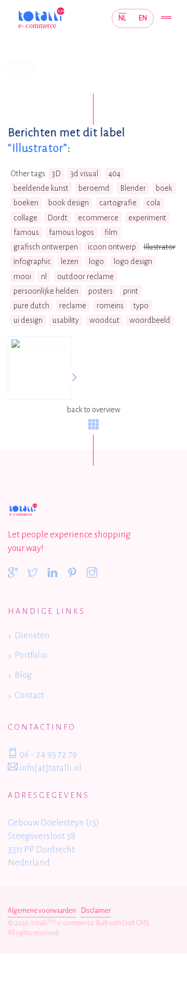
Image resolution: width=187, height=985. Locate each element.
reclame (72, 305)
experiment (147, 218)
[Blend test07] (39, 368)
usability (65, 320)
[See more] (74, 378)
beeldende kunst (41, 188)
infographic (32, 261)
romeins (110, 305)
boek (164, 188)
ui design (28, 320)
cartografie (118, 203)
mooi (22, 276)
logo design (133, 261)
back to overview (93, 409)
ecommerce (98, 218)
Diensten (32, 635)
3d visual (84, 173)
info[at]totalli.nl (50, 768)
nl (44, 276)
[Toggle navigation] (166, 18)
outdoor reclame (85, 276)
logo (96, 261)
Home (21, 67)
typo (141, 305)
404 (115, 173)
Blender (133, 188)
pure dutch (31, 305)
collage (25, 218)
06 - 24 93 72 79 (47, 754)
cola (153, 203)
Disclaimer (96, 910)
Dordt (57, 218)
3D (56, 173)
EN (143, 18)
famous (26, 232)
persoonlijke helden (46, 291)
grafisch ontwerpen (46, 247)
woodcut (104, 320)
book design (68, 203)
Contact (29, 695)
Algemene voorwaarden (42, 910)
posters (100, 291)
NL (122, 18)
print (130, 291)
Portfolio (31, 655)
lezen (69, 261)
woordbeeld (149, 320)
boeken (26, 203)
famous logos (71, 232)
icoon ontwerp (112, 247)
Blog (23, 675)
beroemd (94, 188)
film (110, 232)
